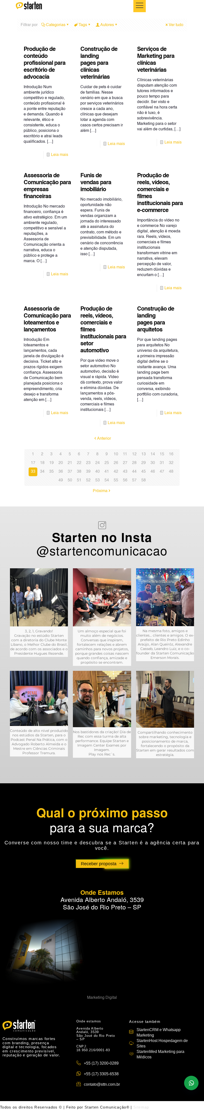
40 (97, 472)
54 (106, 480)
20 (60, 463)
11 (125, 454)
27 (125, 463)
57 (134, 480)
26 (116, 463)
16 (171, 454)
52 (88, 480)
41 (106, 472)
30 (153, 463)
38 (79, 472)
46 (153, 472)
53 (97, 480)
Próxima (100, 491)
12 (134, 454)
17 (33, 463)
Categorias (55, 25)
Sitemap (141, 1107)
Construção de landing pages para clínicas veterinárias (98, 63)
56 (125, 480)
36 (60, 472)
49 (60, 480)
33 (33, 472)
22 (79, 463)
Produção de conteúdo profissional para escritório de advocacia (44, 63)
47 (162, 472)
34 (42, 472)
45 (143, 472)
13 (143, 454)
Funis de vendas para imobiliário (95, 182)
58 (143, 480)
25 (106, 463)
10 (116, 454)
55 (116, 480)
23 (88, 463)
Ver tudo (176, 25)
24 (97, 463)
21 (70, 463)
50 (70, 480)
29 (143, 463)
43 (125, 472)
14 (153, 454)
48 (171, 472)
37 (70, 472)
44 (134, 472)
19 (51, 463)
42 (116, 472)
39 (88, 472)
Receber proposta (98, 863)
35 (51, 472)
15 (162, 454)
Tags (83, 25)
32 (171, 463)
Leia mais (59, 155)
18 (42, 463)
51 (79, 480)
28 (134, 463)
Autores (107, 25)
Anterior (104, 439)
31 (162, 463)
